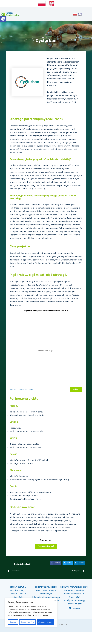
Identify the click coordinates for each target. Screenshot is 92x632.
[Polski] (75, 14)
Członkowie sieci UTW (74, 593)
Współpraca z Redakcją (74, 600)
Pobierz (76, 389)
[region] (31, 612)
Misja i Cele (17, 597)
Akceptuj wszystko (45, 622)
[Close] (55, 600)
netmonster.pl (62, 624)
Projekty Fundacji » (22, 564)
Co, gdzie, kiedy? (17, 590)
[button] (3, 19)
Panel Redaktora (74, 603)
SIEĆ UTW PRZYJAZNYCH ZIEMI (74, 587)
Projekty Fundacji (18, 593)
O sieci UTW (74, 597)
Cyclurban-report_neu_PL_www (22, 389)
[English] (80, 14)
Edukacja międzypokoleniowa (46, 597)
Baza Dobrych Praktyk (74, 590)
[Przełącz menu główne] (88, 14)
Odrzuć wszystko (27, 622)
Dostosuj (13, 622)
